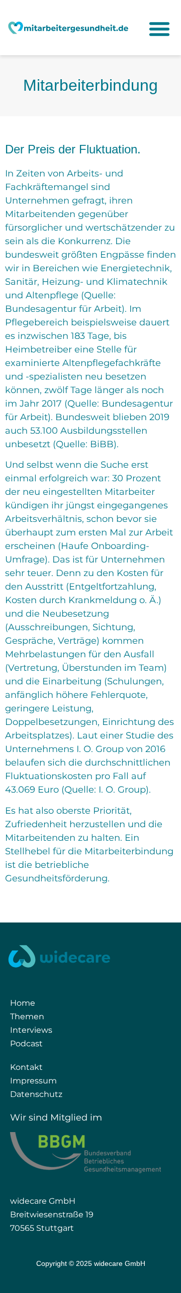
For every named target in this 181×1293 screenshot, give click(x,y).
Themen (27, 1016)
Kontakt (26, 1067)
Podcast (26, 1043)
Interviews (31, 1030)
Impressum (33, 1080)
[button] (159, 34)
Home (22, 1003)
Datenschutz (36, 1094)
